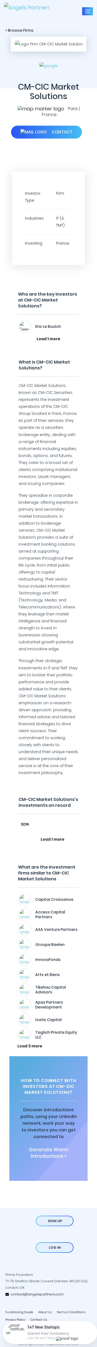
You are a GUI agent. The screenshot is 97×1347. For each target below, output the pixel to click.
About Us (44, 1312)
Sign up (55, 1220)
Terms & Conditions (71, 1312)
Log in (55, 1247)
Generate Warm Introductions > (48, 1152)
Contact (61, 132)
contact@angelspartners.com (36, 1294)
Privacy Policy (15, 1319)
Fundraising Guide (19, 1312)
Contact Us (38, 1319)
